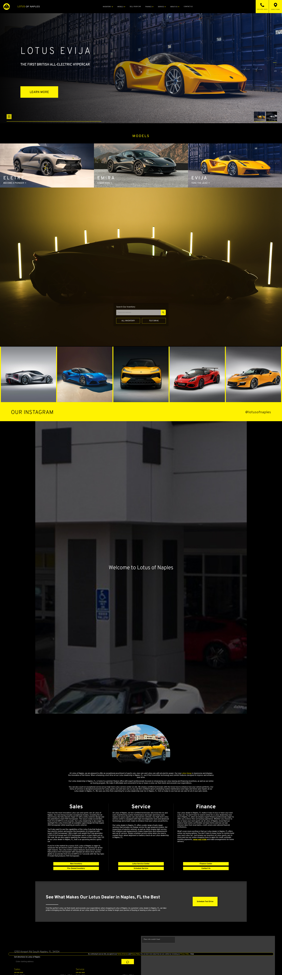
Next (271, 116)
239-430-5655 (18, 972)
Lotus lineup (186, 773)
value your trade (200, 839)
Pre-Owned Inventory (76, 868)
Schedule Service (141, 868)
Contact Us (205, 868)
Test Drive (154, 320)
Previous (260, 116)
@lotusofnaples (258, 412)
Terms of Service (122, 954)
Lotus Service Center (141, 864)
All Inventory (128, 320)
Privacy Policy (135, 954)
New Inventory (76, 864)
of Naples (29, 6)
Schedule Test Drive (205, 901)
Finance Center (206, 864)
